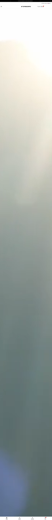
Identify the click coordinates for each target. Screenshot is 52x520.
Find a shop (44, 3)
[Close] (50, 0)
